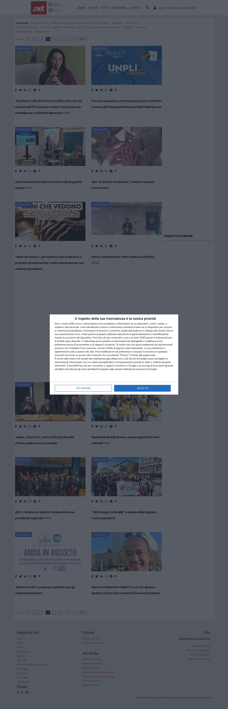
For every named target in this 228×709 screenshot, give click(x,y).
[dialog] (114, 354)
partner (78, 323)
